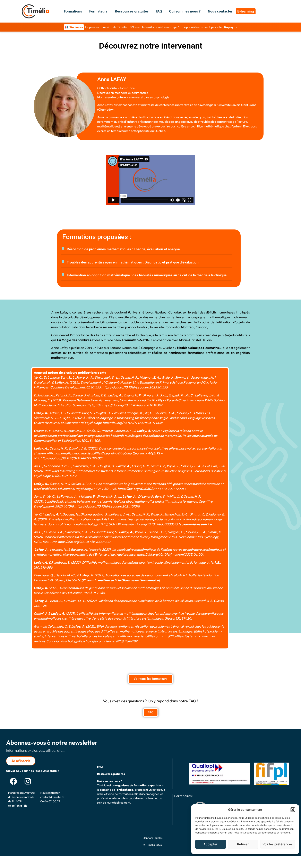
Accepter (210, 844)
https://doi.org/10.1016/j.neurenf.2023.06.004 (170, 554)
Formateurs (98, 11)
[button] (293, 810)
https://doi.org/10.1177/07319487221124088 (72, 458)
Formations (73, 11)
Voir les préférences (278, 844)
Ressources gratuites (132, 11)
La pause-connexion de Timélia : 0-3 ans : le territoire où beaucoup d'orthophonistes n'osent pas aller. (151, 27)
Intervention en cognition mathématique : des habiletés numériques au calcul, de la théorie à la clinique (146, 275)
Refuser (243, 844)
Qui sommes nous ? (184, 11)
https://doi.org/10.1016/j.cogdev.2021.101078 (107, 506)
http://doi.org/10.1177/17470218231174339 (133, 423)
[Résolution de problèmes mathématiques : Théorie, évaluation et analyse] (63, 248)
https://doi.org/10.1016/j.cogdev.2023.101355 (135, 387)
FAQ (159, 11)
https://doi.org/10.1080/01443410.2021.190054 (152, 489)
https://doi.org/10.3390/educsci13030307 (132, 405)
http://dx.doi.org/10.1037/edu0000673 (150, 524)
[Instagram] (27, 781)
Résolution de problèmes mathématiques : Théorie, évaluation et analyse (123, 249)
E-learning (245, 11)
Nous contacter (220, 11)
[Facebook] (13, 781)
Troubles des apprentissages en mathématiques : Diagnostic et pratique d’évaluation (133, 262)
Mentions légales (153, 837)
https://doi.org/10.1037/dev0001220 (84, 542)
